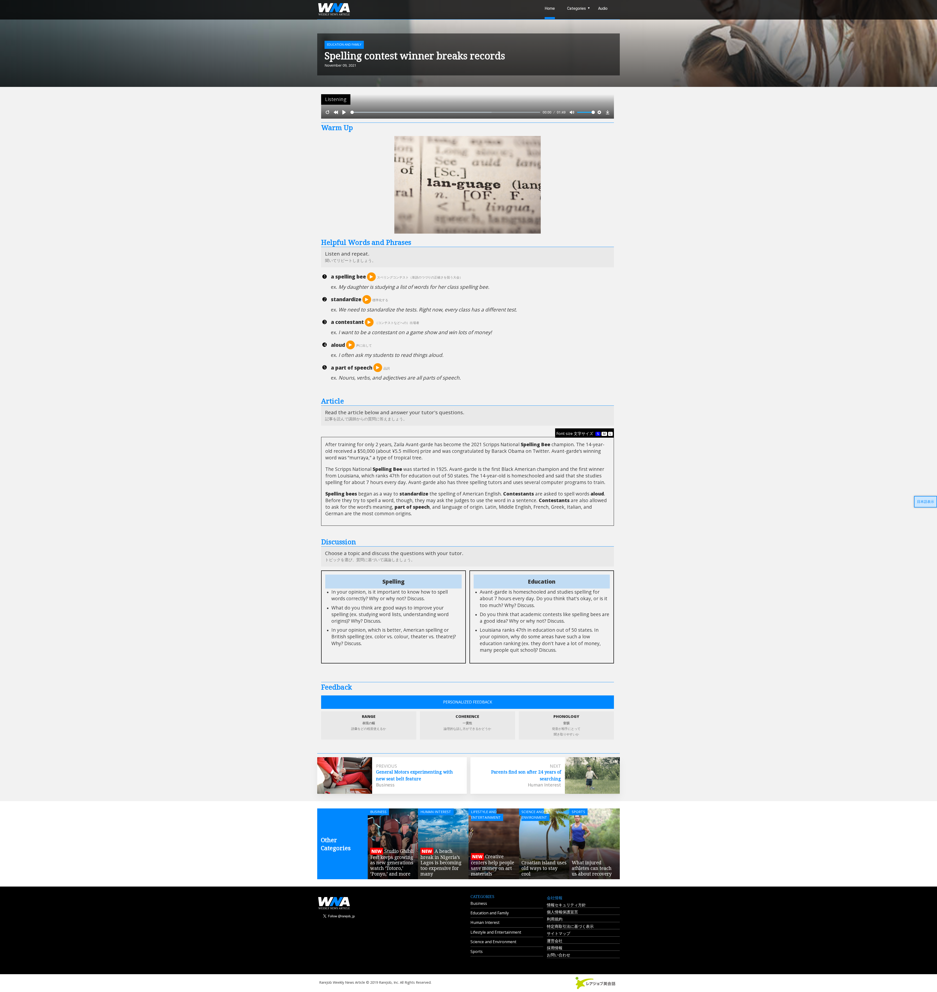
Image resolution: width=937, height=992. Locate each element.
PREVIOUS (386, 766)
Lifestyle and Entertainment (495, 932)
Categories (576, 8)
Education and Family (489, 913)
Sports (476, 951)
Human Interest (484, 922)
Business (478, 903)
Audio (603, 8)
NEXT (555, 766)
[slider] (445, 112)
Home (550, 8)
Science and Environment (493, 941)
